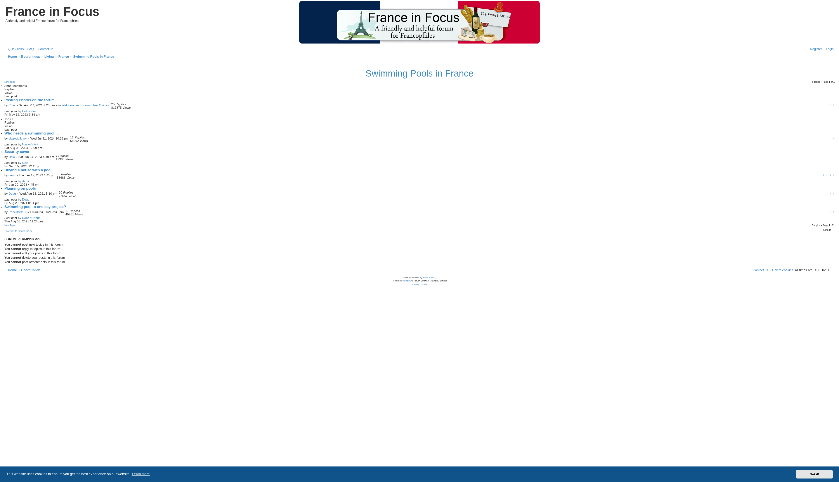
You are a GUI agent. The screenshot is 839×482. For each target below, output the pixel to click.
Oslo (12, 157)
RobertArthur (17, 212)
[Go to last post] (38, 111)
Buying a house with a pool (28, 170)
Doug (12, 193)
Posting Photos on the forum (29, 100)
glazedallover (18, 138)
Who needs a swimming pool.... (31, 133)
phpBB (407, 280)
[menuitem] (29, 49)
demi (12, 175)
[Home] (419, 22)
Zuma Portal (429, 277)
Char (12, 105)
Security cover (16, 152)
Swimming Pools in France (419, 73)
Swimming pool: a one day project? (35, 207)
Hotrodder (29, 111)
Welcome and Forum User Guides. (86, 105)
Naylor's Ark (30, 144)
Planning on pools (20, 188)
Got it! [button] (814, 474)
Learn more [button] (141, 474)
